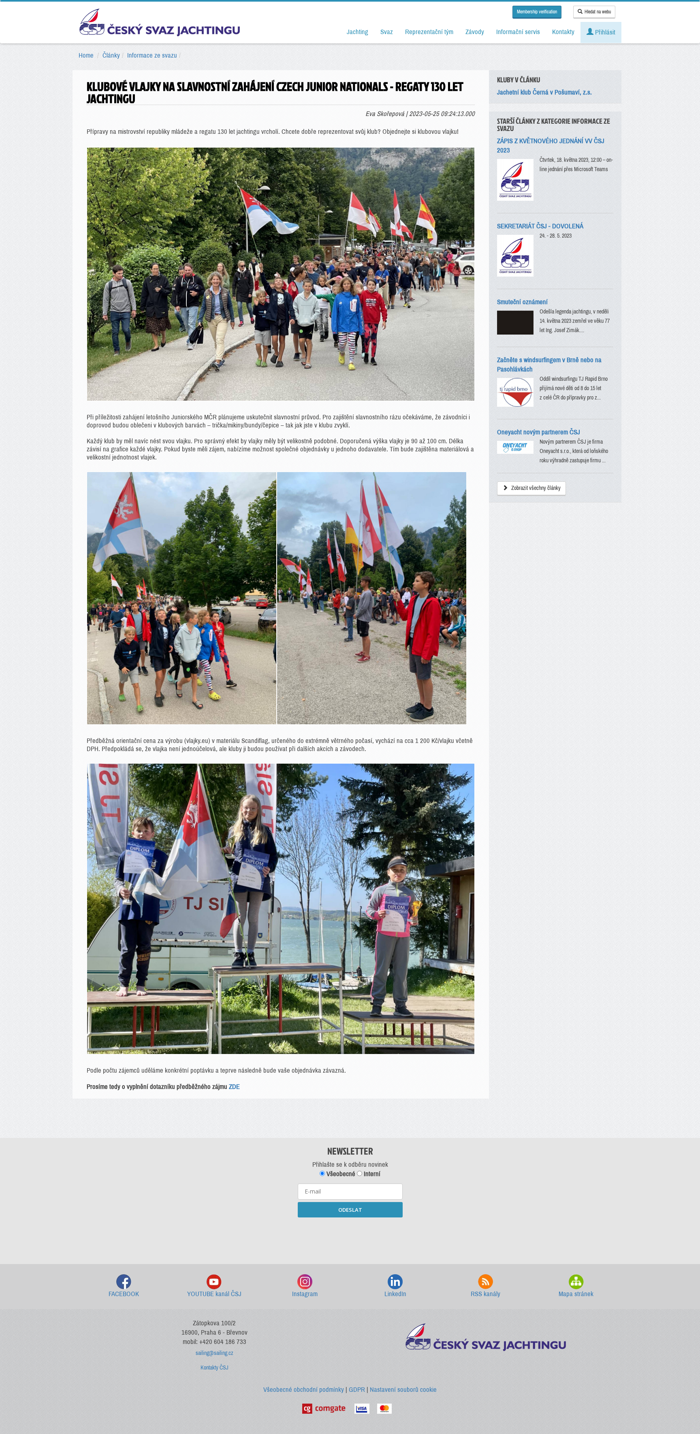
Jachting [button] (357, 31)
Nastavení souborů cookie (403, 1389)
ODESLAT (350, 1209)
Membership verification (537, 12)
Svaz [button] (386, 31)
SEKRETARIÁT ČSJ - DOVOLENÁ (540, 226)
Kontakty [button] (563, 31)
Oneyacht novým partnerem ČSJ (538, 432)
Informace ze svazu (152, 55)
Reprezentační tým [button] (429, 31)
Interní (371, 1173)
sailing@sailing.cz (214, 1353)
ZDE (234, 1086)
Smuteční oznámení (522, 301)
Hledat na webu (598, 12)
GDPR (357, 1389)
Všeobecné (340, 1173)
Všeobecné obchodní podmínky (303, 1389)
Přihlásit (604, 32)
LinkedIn (395, 1293)
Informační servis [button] (518, 31)
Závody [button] (474, 31)
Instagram (305, 1293)
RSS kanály (485, 1293)
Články (111, 55)
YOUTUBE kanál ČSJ (214, 1293)
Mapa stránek (576, 1293)
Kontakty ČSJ (214, 1368)
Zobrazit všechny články (535, 488)
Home (86, 55)
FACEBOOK (124, 1293)
